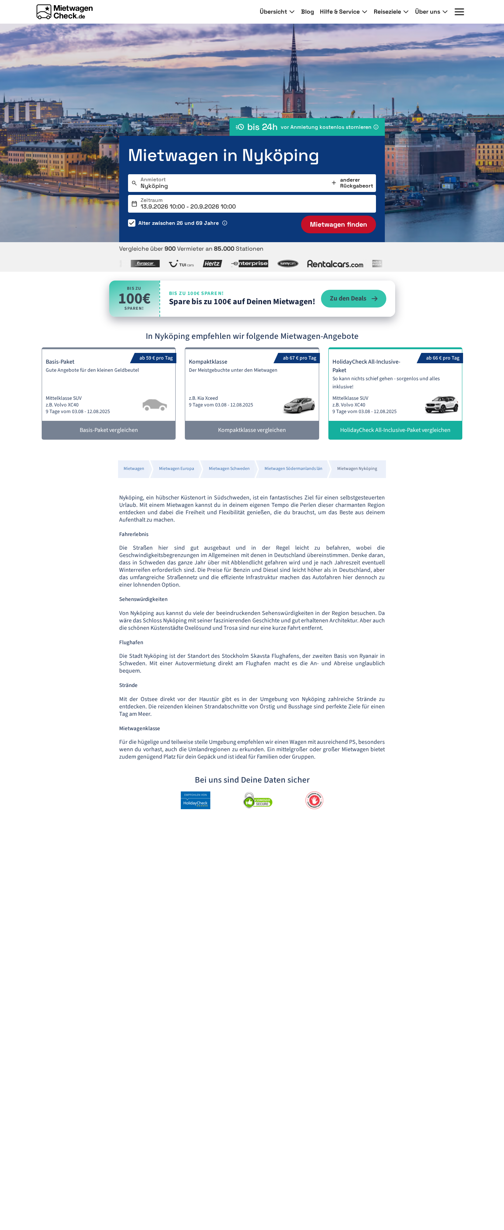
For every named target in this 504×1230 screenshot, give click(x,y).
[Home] (65, 11)
